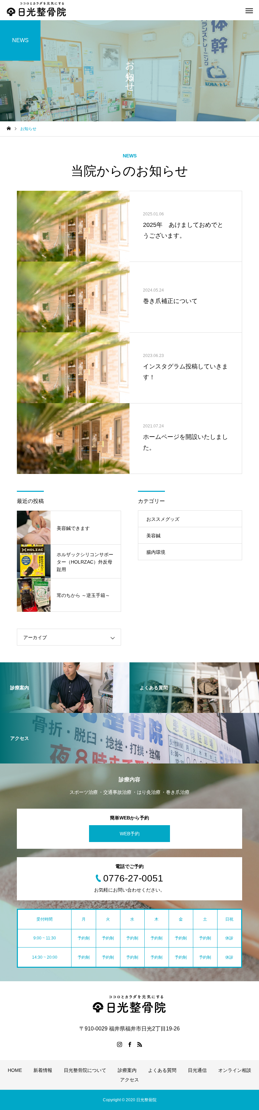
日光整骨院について (85, 1070)
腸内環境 (155, 552)
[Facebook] (129, 1044)
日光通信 (197, 1070)
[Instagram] (119, 1044)
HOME (15, 1070)
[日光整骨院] (36, 10)
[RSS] (139, 1044)
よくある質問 (162, 1070)
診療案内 (127, 1070)
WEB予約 (130, 833)
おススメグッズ (162, 519)
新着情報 (42, 1070)
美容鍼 (153, 535)
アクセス (129, 1079)
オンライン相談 (234, 1070)
